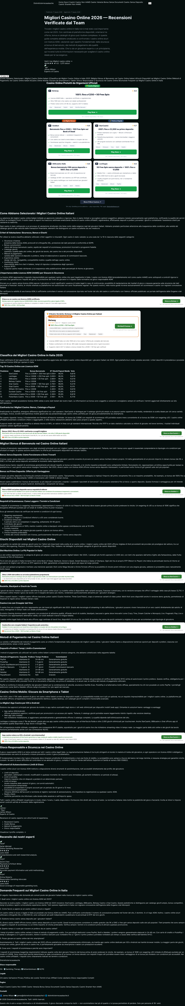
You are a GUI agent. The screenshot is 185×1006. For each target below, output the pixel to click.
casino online (61, 277)
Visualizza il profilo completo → (13, 832)
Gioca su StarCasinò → (171, 433)
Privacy (21, 978)
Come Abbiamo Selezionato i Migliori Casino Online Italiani (24, 78)
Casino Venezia (97, 2)
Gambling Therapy (12, 969)
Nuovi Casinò (69, 2)
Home (61, 2)
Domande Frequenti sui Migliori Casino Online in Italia (141, 80)
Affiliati (54, 978)
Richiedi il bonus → (125, 326)
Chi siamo (4, 978)
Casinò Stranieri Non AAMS (70, 4)
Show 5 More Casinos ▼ (92, 202)
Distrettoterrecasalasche (44, 3)
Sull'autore (13, 978)
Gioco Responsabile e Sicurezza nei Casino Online (97, 80)
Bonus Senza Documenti (113, 2)
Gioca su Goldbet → (171, 491)
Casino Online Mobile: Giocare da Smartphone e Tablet (53, 80)
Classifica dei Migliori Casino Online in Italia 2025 (69, 78)
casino (76, 544)
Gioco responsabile (79, 978)
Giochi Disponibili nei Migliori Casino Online (153, 78)
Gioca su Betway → (171, 301)
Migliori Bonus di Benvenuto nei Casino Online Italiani (113, 78)
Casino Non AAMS (82, 2)
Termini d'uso (45, 978)
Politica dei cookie (31, 978)
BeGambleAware (29, 969)
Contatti (90, 978)
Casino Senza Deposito (133, 2)
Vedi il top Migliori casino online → (58, 61)
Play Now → (92, 112)
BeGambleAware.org (113, 206)
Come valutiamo (64, 978)
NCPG (40, 969)
